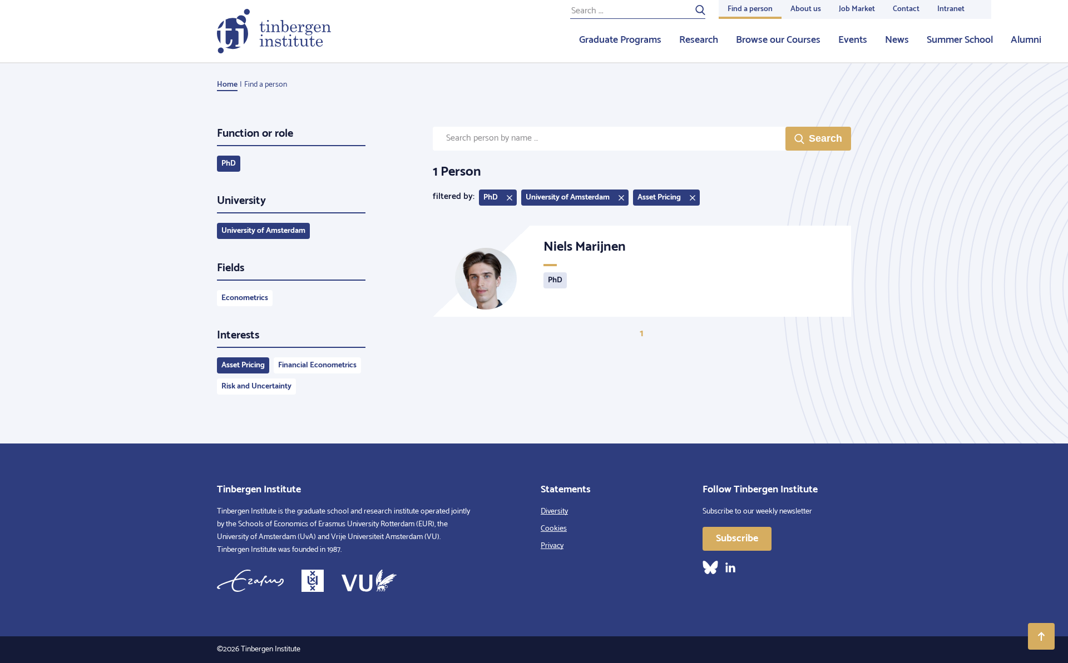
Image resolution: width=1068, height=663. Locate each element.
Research (698, 40)
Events (852, 40)
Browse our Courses (778, 40)
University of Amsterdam (263, 231)
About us (805, 9)
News (897, 40)
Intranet (951, 9)
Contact (906, 9)
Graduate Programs (620, 40)
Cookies (554, 528)
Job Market (857, 9)
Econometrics (244, 298)
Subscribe (737, 538)
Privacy (552, 546)
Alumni (1026, 40)
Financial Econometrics (317, 365)
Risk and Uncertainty (256, 386)
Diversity (554, 511)
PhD (228, 163)
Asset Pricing (243, 365)
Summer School (960, 40)
